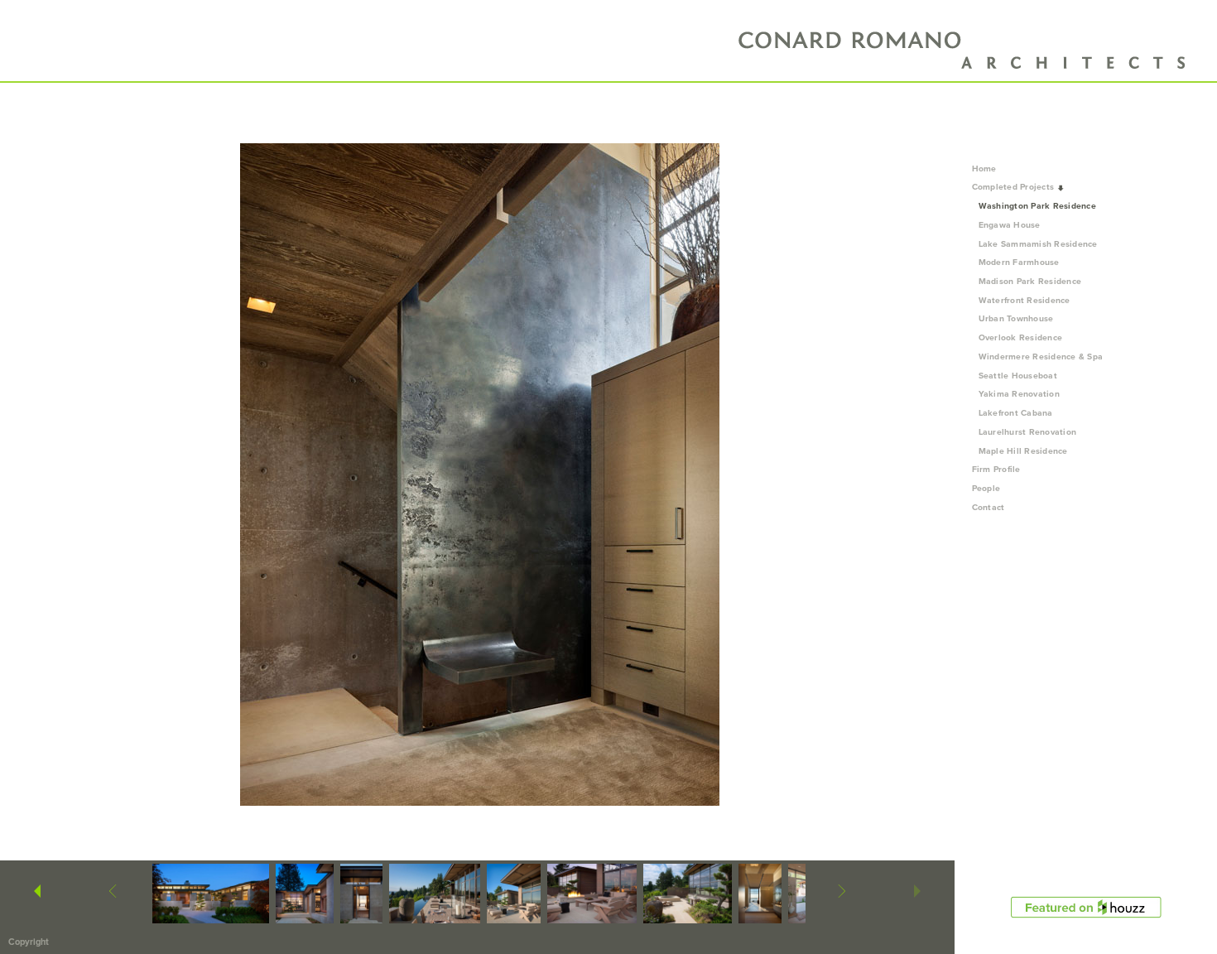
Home (984, 168)
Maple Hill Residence (1023, 451)
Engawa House (1010, 225)
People (987, 488)
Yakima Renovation (1019, 394)
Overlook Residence (1021, 337)
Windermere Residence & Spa (1041, 356)
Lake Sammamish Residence (1038, 244)
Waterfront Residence (1024, 300)
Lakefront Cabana (1016, 413)
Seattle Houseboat (1018, 375)
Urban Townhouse (1016, 318)
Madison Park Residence (1030, 281)
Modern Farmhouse (1019, 262)
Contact (988, 507)
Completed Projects (1014, 187)
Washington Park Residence (1038, 206)
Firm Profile (996, 469)
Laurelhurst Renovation (1028, 432)
